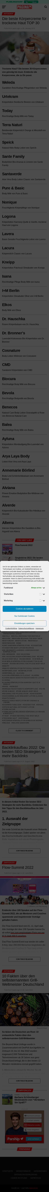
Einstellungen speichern (24, 623)
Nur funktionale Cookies (24, 616)
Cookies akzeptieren (24, 609)
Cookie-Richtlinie (11, 628)
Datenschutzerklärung (26, 628)
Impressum (40, 628)
